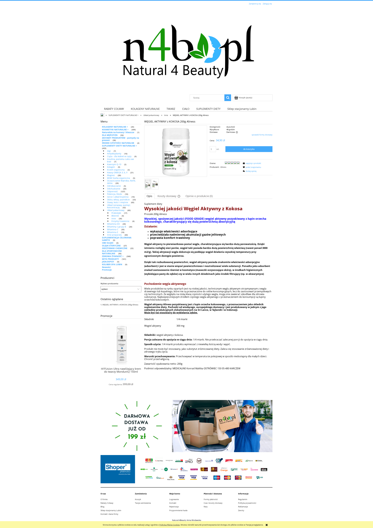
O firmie (104, 499)
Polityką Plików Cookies (169, 524)
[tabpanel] (208, 291)
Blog (102, 506)
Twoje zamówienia (143, 503)
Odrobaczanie (114, 185)
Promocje (107, 269)
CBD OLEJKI (107, 242)
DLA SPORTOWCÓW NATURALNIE (112, 252)
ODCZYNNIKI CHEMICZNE (114, 248)
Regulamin (242, 499)
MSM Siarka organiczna (118, 178)
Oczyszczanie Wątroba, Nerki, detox (121, 181)
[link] (186, 426)
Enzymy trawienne (120, 221)
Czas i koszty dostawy (213, 503)
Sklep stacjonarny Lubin (111, 510)
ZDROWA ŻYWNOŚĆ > (113, 256)
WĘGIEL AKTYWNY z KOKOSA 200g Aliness (120, 304)
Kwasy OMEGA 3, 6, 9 (117, 172)
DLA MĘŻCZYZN (109, 135)
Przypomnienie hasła (178, 510)
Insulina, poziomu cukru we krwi (120, 160)
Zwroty (241, 510)
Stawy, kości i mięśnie (117, 202)
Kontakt (172, 503)
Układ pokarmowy (115, 210)
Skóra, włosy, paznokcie (118, 199)
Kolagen (111, 167)
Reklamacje (243, 506)
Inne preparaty (114, 234)
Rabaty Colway (107, 503)
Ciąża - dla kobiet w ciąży (119, 156)
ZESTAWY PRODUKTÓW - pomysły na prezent (120, 139)
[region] (186, 426)
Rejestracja (174, 506)
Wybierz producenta (109, 283)
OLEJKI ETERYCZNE (111, 245)
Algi (109, 151)
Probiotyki (116, 213)
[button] (251, 163)
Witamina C (112, 229)
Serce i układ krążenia (118, 196)
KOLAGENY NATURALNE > (115, 126)
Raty (206, 506)
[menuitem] (114, 108)
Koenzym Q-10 (114, 164)
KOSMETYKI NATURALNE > (115, 129)
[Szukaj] (227, 97)
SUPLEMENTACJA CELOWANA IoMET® (116, 238)
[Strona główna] (186, 50)
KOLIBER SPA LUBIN (112, 264)
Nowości (106, 267)
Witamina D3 (113, 223)
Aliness (223, 167)
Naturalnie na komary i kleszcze (118, 132)
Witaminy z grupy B (116, 226)
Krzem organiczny (116, 169)
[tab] (149, 196)
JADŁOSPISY (108, 261)
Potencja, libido (114, 194)
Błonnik (115, 215)
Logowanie (174, 499)
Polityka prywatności (247, 503)
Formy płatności (211, 499)
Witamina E (112, 232)
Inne (113, 218)
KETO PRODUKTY (110, 259)
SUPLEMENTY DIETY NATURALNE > (119, 145)
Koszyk (138, 499)
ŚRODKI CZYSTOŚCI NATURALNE (118, 143)
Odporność (112, 191)
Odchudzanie (113, 188)
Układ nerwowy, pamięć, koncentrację (119, 206)
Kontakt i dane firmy (109, 514)
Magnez (111, 175)
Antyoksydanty (114, 153)
